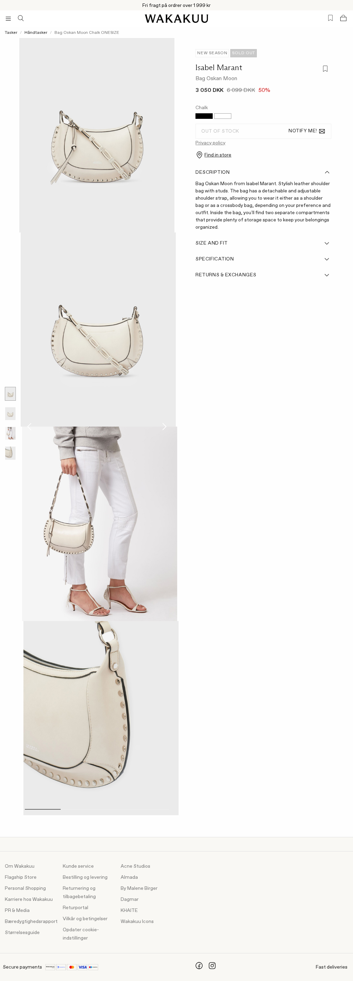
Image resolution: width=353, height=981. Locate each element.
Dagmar (130, 899)
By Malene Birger (139, 888)
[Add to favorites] (324, 69)
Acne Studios (135, 866)
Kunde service (78, 866)
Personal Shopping (25, 888)
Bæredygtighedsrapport (31, 921)
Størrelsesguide (22, 933)
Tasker (11, 33)
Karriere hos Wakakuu (29, 899)
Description (212, 172)
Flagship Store (21, 877)
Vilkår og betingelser (85, 919)
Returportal (75, 908)
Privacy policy (210, 143)
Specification (214, 259)
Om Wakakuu (19, 866)
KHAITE (129, 910)
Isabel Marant (218, 67)
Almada (129, 877)
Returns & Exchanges (225, 275)
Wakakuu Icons (137, 921)
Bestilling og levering (85, 877)
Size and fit (211, 243)
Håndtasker (35, 33)
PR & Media (17, 910)
